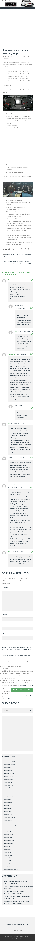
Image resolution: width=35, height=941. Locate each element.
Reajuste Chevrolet (9, 773)
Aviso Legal (8, 936)
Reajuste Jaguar (8, 805)
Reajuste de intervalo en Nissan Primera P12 (16, 261)
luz (15, 254)
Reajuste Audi (7, 767)
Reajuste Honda (8, 793)
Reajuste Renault (8, 843)
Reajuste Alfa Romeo (9, 764)
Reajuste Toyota (8, 866)
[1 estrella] (4, 249)
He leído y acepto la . (16, 655)
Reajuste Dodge (8, 785)
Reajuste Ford (7, 791)
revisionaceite (9, 56)
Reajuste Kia (7, 811)
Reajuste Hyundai (8, 796)
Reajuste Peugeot (9, 840)
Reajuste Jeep (8, 808)
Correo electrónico (8, 624)
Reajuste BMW (8, 770)
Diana (10, 457)
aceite (7, 254)
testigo (5, 256)
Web (3, 633)
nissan (19, 254)
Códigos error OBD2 (9, 761)
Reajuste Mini (7, 828)
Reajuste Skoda (8, 855)
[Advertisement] (17, 27)
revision (28, 254)
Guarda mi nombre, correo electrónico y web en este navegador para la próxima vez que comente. (17, 648)
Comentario (6, 587)
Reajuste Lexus (8, 820)
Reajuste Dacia (8, 782)
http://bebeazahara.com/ (17, 476)
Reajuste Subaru (8, 861)
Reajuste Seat (7, 852)
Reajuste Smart (8, 858)
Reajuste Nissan (21, 56)
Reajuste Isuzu (8, 799)
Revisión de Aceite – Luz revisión (17, 924)
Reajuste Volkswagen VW (11, 869)
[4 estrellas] (8, 249)
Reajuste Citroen (8, 779)
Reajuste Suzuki (8, 863)
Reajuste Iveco (8, 802)
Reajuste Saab (8, 849)
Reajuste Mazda (8, 823)
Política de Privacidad (23, 655)
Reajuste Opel (8, 837)
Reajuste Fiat (7, 788)
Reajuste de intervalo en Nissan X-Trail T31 (19, 264)
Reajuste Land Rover (9, 817)
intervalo (11, 254)
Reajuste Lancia (8, 814)
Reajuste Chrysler (9, 776)
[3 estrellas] (6, 249)
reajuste (23, 254)
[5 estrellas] (9, 249)
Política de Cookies (16, 939)
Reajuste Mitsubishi (9, 831)
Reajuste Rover (8, 846)
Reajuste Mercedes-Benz (11, 826)
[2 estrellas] (5, 249)
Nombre (5, 614)
